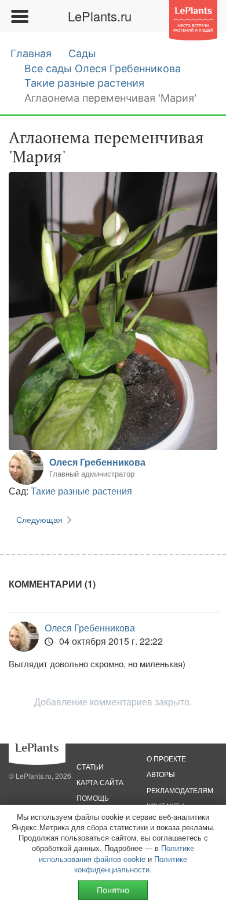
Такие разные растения (84, 83)
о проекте (166, 758)
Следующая (40, 519)
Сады (82, 53)
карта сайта (99, 782)
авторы (161, 774)
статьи (90, 766)
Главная (31, 53)
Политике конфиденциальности (130, 864)
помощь (92, 797)
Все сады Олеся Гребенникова (102, 68)
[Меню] (19, 16)
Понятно (113, 890)
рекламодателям (180, 790)
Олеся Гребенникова (97, 462)
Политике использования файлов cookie (116, 853)
